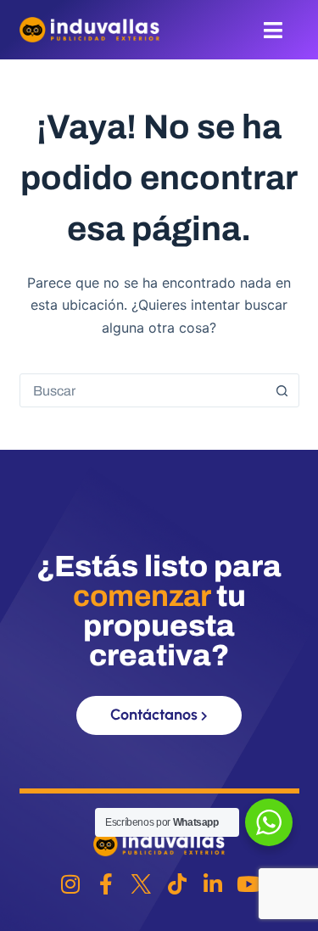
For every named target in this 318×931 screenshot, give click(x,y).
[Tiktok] (176, 884)
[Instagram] (70, 884)
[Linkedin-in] (212, 884)
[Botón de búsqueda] (282, 390)
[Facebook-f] (105, 884)
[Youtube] (248, 884)
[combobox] (143, 390)
